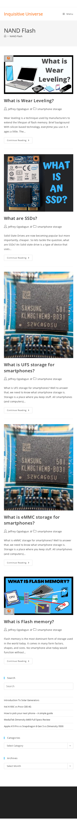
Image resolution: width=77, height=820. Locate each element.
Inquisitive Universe (23, 14)
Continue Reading (19, 141)
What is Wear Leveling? (29, 100)
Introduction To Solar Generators (21, 700)
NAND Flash (16, 36)
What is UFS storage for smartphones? (29, 368)
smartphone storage (49, 109)
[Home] (5, 36)
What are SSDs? (20, 218)
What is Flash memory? (29, 621)
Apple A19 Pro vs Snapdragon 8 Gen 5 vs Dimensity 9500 (33, 726)
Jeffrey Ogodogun (18, 109)
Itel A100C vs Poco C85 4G (17, 706)
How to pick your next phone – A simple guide (28, 713)
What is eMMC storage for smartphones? (32, 520)
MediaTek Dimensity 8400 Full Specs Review (27, 719)
